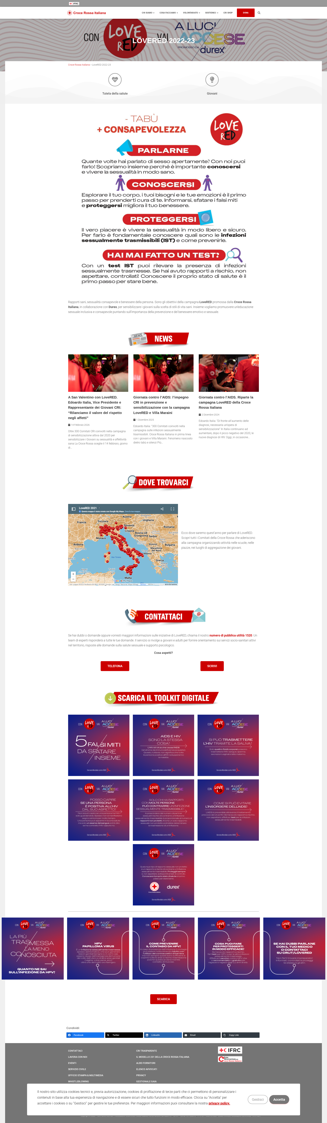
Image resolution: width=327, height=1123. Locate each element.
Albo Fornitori (145, 1063)
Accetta (279, 1099)
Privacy (141, 1075)
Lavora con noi (77, 1057)
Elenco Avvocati (146, 1069)
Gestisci (258, 1099)
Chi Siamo (147, 13)
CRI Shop (228, 13)
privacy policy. (219, 1103)
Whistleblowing (78, 1081)
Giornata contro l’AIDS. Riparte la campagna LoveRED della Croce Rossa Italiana (226, 402)
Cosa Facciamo (168, 13)
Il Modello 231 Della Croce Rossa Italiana (162, 1057)
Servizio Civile (77, 1069)
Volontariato (190, 13)
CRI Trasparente (146, 1050)
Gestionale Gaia (146, 1081)
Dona (245, 13)
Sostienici (211, 13)
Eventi (72, 1063)
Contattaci (75, 1050)
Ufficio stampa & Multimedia (85, 1075)
